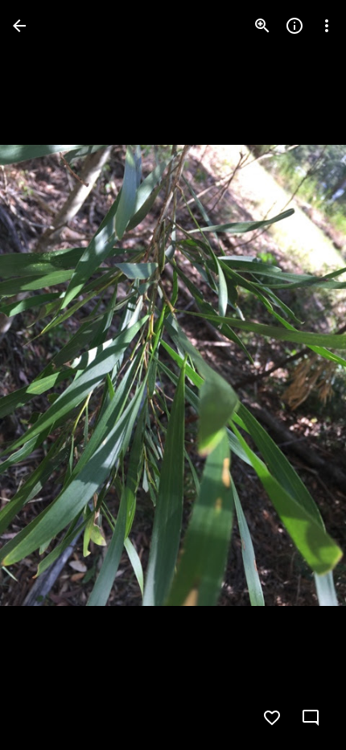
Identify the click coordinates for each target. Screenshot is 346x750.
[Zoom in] (262, 26)
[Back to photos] (19, 25)
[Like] (272, 717)
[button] (45, 375)
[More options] (327, 26)
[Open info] (294, 26)
